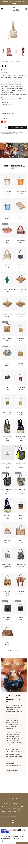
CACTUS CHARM (7, 289)
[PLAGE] (7, 631)
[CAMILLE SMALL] (20, 328)
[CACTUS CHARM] (7, 279)
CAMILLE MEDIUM (7, 338)
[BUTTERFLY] (20, 254)
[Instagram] (15, 822)
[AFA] (7, 181)
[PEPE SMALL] (20, 607)
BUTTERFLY (20, 265)
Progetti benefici (7, 814)
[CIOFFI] (7, 352)
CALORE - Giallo (20, 314)
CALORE (9, 132)
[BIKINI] (20, 230)
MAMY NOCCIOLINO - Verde (21, 464)
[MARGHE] (20, 505)
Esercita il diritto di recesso (10, 816)
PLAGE (7, 642)
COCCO (20, 363)
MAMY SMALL (7, 516)
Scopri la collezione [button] (12, 770)
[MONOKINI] (7, 530)
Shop (7, 61)
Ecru (5, 121)
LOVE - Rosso (21, 387)
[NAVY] (20, 530)
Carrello (22, 9)
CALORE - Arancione (20, 289)
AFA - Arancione (21, 191)
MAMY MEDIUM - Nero (21, 437)
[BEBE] (7, 230)
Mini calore (20, 132)
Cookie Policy (18, 811)
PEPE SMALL (20, 618)
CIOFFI (7, 363)
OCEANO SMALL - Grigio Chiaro (7, 566)
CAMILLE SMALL (20, 338)
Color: (5, 118)
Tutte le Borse (13, 133)
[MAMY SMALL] (7, 505)
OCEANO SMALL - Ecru (7, 592)
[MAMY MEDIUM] (7, 426)
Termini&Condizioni (20, 806)
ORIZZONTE (20, 591)
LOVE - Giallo (21, 412)
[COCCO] (20, 352)
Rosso (2, 121)
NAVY (20, 540)
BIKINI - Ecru (7, 265)
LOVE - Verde (7, 412)
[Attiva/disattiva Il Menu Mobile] (3, 9)
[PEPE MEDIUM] (7, 607)
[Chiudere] (26, 2)
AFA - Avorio (7, 191)
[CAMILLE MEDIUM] (7, 328)
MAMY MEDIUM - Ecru (7, 464)
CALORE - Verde (7, 314)
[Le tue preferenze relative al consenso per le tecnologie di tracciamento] (2, 841)
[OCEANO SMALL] (7, 554)
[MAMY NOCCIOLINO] (20, 452)
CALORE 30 (14, 132)
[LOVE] (20, 377)
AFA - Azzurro (7, 216)
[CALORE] (20, 279)
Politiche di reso (6, 811)
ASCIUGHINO (20, 216)
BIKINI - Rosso (20, 240)
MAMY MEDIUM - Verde (7, 437)
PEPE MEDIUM (7, 618)
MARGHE (20, 516)
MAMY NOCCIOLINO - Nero (7, 490)
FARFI (7, 387)
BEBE (7, 240)
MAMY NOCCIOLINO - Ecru (21, 490)
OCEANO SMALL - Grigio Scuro (20, 566)
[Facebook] (13, 822)
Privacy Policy (18, 809)
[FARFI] (7, 377)
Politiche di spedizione (8, 809)
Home (2, 61)
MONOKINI (7, 540)
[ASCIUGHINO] (20, 205)
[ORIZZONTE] (20, 580)
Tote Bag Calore (5, 133)
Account (4, 806)
